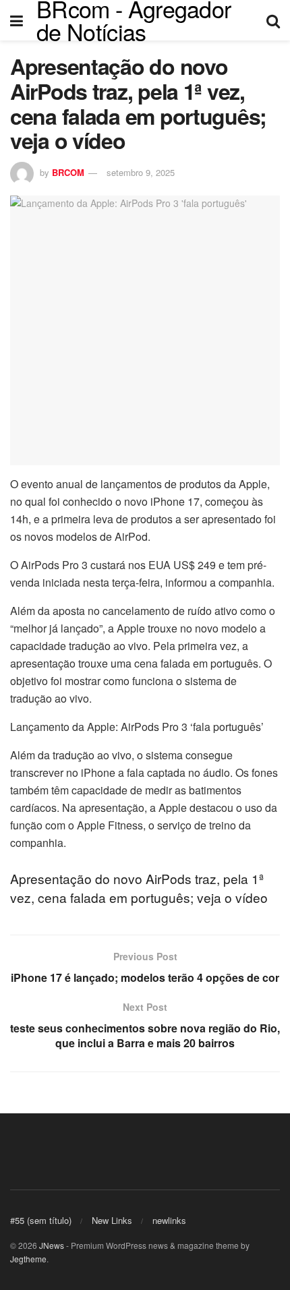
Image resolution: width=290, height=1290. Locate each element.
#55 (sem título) (40, 1220)
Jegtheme (28, 1258)
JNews (51, 1245)
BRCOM (68, 172)
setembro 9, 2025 (141, 172)
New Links (112, 1220)
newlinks (169, 1220)
